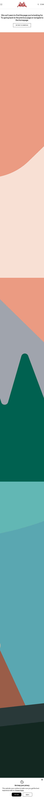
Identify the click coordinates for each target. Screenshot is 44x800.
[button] (38, 4)
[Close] (42, 780)
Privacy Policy (19, 790)
